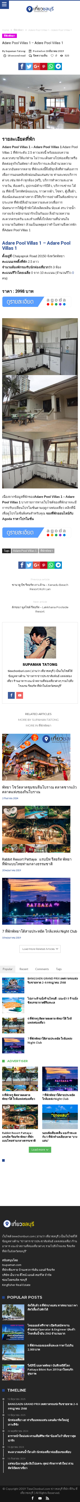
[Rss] (47, 1498)
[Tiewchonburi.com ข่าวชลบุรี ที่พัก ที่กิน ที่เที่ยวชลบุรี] (40, 5)
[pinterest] (43, 66)
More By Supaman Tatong (38, 719)
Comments (42, 969)
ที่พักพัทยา (19, 30)
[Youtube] (40, 1498)
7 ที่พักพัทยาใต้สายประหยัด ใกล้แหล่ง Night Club (39, 931)
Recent (24, 969)
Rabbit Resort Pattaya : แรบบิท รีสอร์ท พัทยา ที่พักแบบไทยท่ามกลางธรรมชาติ (37, 861)
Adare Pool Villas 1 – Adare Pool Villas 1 (36, 245)
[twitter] (29, 66)
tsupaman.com (11, 1265)
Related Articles (38, 714)
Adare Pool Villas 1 (25, 550)
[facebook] (22, 66)
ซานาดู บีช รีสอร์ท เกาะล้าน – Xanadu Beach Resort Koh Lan (40, 584)
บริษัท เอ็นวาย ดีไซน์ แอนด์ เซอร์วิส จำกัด (26, 1275)
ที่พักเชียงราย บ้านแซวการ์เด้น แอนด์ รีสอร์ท (28, 1270)
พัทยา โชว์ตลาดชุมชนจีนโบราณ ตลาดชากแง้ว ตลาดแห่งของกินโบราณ (39, 789)
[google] (36, 66)
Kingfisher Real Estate (16, 1285)
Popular (8, 969)
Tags (59, 969)
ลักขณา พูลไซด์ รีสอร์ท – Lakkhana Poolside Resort (40, 606)
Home (5, 30)
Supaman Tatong (15, 51)
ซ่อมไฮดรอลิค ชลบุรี (14, 1280)
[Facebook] (32, 1498)
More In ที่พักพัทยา (38, 725)
